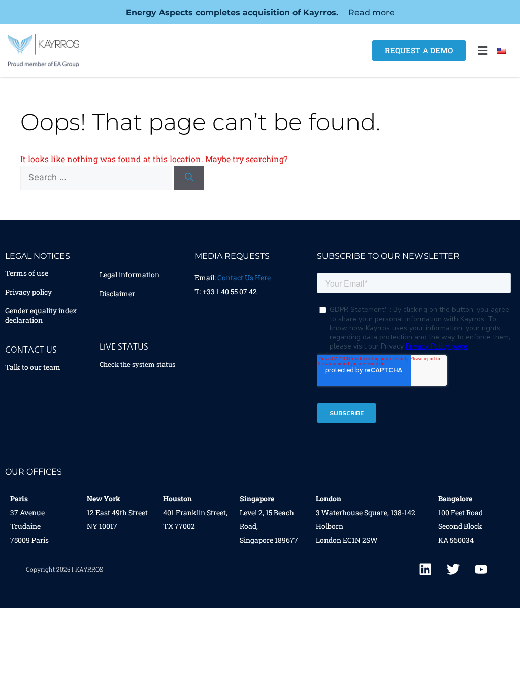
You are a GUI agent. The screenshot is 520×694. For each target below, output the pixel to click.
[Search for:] (97, 177)
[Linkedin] (425, 569)
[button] (482, 50)
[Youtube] (481, 569)
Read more (371, 12)
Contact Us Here (244, 277)
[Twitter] (453, 569)
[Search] (189, 178)
